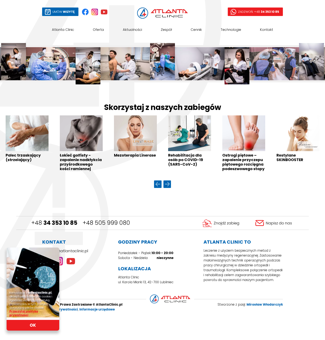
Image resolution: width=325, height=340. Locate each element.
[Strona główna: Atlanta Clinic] (162, 13)
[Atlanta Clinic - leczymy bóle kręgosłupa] (274, 63)
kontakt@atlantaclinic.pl (65, 251)
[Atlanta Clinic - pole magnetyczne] (200, 63)
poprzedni (158, 184)
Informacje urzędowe (97, 309)
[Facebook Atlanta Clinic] (85, 12)
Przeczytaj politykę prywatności (23, 313)
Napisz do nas (279, 223)
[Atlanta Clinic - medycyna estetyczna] (13, 63)
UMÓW (63, 12)
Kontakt (266, 29)
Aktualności (132, 29)
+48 (54, 223)
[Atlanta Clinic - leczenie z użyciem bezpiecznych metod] (88, 63)
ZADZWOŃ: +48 (258, 12)
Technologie (231, 29)
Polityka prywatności (60, 309)
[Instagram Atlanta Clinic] (94, 12)
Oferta (98, 29)
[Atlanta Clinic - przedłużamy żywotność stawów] (162, 63)
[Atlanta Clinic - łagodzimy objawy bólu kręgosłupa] (311, 63)
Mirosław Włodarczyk (265, 304)
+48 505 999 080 (106, 223)
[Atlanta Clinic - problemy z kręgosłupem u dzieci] (125, 63)
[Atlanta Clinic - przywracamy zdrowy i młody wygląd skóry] (237, 63)
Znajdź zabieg (226, 223)
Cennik (196, 29)
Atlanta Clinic (63, 29)
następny (167, 184)
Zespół (166, 29)
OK (33, 325)
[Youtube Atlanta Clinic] (104, 12)
